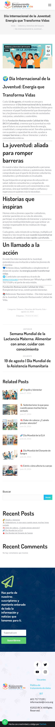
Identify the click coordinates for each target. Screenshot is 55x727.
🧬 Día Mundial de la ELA (32, 435)
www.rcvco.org (10, 279)
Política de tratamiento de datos (40, 686)
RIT (41, 693)
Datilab (43, 724)
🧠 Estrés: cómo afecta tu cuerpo (36, 465)
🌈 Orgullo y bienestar (31, 389)
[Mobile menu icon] (49, 5)
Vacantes (41, 679)
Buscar (7, 491)
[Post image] (10, 394)
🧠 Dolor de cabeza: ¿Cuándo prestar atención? (34, 421)
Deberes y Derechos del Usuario (17, 47)
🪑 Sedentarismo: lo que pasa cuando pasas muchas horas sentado (34, 408)
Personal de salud (32, 315)
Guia (7, 50)
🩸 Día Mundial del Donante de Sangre (35, 452)
